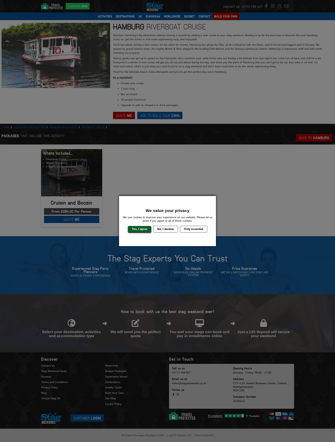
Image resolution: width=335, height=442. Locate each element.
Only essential (193, 229)
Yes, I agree (139, 229)
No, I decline (165, 229)
